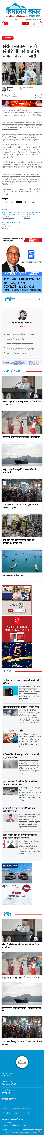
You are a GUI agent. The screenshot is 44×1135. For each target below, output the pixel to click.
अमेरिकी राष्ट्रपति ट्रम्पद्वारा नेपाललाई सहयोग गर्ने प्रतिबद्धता (21, 682)
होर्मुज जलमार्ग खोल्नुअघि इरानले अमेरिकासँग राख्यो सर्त (20, 471)
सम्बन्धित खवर (13, 371)
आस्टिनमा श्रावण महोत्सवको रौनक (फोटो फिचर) (21, 437)
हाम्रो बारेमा (16, 1109)
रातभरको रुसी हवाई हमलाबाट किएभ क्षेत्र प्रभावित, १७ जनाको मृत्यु (18, 541)
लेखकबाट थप (22, 326)
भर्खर (7, 671)
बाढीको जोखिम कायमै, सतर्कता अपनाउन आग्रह (21, 707)
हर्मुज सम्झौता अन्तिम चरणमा (14, 575)
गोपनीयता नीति (26, 1109)
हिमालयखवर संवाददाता (10, 89)
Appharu (35, 1132)
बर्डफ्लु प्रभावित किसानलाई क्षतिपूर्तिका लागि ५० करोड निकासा (11, 213)
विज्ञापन (16, 1113)
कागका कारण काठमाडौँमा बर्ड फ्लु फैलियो (11, 223)
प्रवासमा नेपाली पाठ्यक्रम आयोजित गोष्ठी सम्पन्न (20, 344)
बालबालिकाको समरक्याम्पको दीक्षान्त (16, 339)
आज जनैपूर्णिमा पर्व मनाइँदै (13, 731)
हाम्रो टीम (6, 1109)
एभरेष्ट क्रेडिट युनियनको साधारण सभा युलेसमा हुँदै (20, 349)
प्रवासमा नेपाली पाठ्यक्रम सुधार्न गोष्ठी (17, 353)
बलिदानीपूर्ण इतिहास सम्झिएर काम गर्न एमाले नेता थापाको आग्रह (22, 403)
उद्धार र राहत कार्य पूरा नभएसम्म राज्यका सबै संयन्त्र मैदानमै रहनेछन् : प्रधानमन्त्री (20, 836)
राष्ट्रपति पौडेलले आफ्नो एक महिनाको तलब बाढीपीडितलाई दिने (19, 810)
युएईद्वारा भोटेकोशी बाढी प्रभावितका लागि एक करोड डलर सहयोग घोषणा (20, 783)
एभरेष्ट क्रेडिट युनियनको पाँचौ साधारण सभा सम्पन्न (20, 334)
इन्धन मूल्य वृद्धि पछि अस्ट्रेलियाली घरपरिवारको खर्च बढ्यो (31, 213)
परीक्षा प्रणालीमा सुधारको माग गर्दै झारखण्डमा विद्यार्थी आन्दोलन (20, 506)
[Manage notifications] (39, 1131)
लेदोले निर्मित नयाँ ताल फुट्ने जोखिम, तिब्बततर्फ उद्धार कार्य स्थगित (21, 756)
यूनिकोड (26, 1113)
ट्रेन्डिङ (7, 914)
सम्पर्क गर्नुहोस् (6, 1113)
